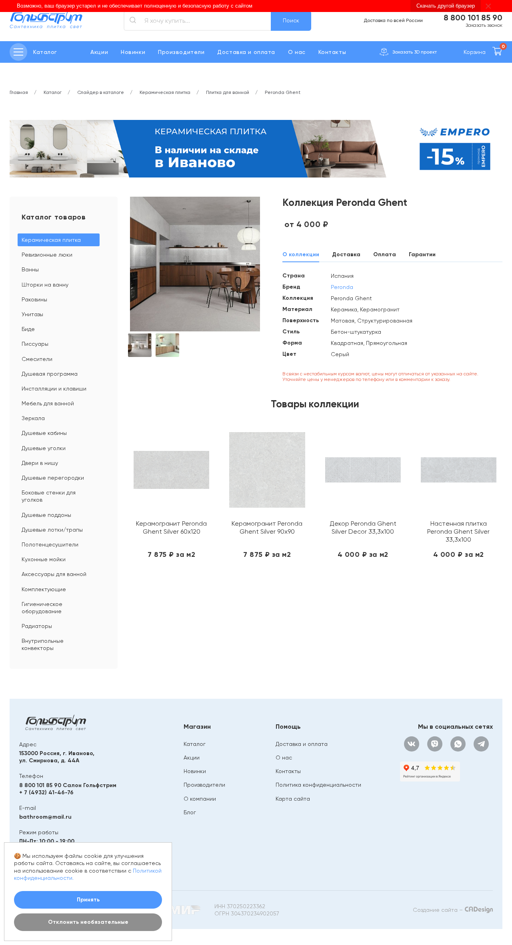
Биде (28, 329)
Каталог (195, 744)
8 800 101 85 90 (473, 17)
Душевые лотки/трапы (52, 529)
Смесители (37, 359)
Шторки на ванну (45, 284)
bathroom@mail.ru (45, 816)
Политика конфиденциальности (318, 785)
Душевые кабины (44, 433)
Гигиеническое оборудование (42, 607)
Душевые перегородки (53, 477)
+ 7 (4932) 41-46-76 (46, 792)
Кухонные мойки (44, 559)
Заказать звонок (484, 25)
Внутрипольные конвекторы (43, 644)
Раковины (34, 299)
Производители (181, 52)
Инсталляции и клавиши (54, 388)
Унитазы (32, 314)
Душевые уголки (44, 448)
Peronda (342, 287)
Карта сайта (293, 798)
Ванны (30, 269)
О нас (297, 52)
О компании (200, 798)
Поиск (291, 20)
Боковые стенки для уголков (49, 496)
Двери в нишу (40, 463)
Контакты (332, 52)
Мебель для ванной (48, 403)
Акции (99, 52)
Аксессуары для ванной (54, 574)
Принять (88, 899)
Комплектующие (44, 589)
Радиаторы (37, 626)
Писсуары (35, 344)
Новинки (133, 52)
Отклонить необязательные (88, 922)
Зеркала (33, 418)
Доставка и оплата (246, 52)
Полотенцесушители (50, 544)
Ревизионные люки (47, 254)
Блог (190, 812)
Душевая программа (50, 374)
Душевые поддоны (46, 515)
